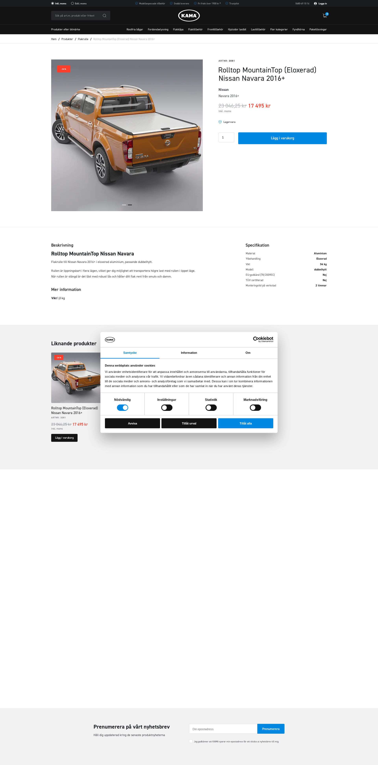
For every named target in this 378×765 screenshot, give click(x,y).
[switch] (166, 407)
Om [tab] (248, 352)
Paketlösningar (318, 29)
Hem (54, 39)
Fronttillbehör (215, 29)
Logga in (322, 3)
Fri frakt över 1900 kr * (209, 3)
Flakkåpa (178, 29)
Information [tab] (189, 352)
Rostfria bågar (135, 29)
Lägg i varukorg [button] (64, 438)
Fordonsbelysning (158, 29)
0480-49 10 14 (302, 3)
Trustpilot (234, 3)
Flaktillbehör (195, 29)
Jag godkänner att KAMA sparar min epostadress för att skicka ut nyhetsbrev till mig (236, 741)
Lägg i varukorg (282, 138)
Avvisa (132, 423)
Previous (59, 135)
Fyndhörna (299, 29)
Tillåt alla (246, 423)
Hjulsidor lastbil (237, 29)
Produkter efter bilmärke (65, 29)
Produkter (67, 39)
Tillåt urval (189, 423)
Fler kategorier (279, 29)
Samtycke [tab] (130, 352)
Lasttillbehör (258, 29)
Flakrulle (83, 39)
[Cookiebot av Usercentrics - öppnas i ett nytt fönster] (256, 340)
